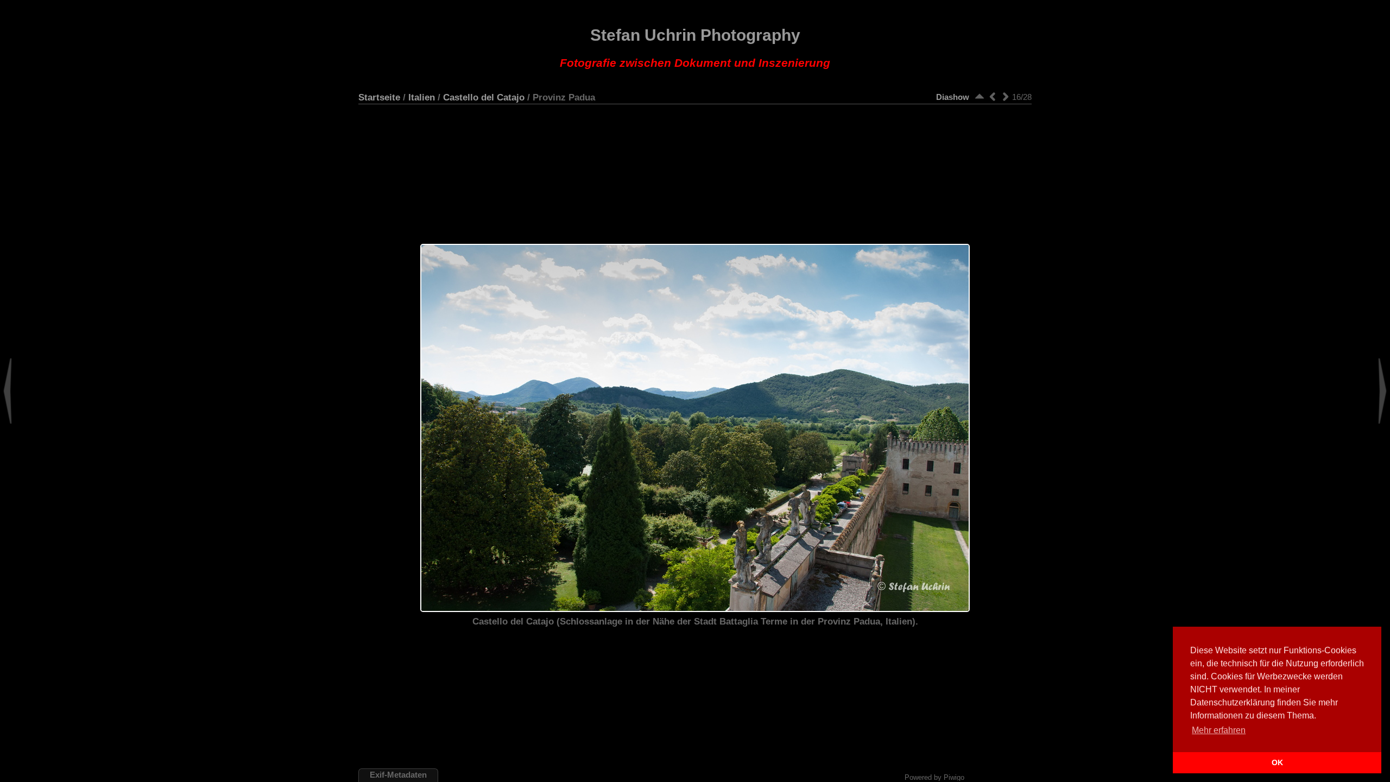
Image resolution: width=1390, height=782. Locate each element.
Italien (421, 97)
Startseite (379, 97)
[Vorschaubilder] (979, 96)
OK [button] (1277, 762)
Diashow (952, 97)
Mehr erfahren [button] (1219, 730)
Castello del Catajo (484, 97)
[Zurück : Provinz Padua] (992, 96)
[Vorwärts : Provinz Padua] (1005, 96)
